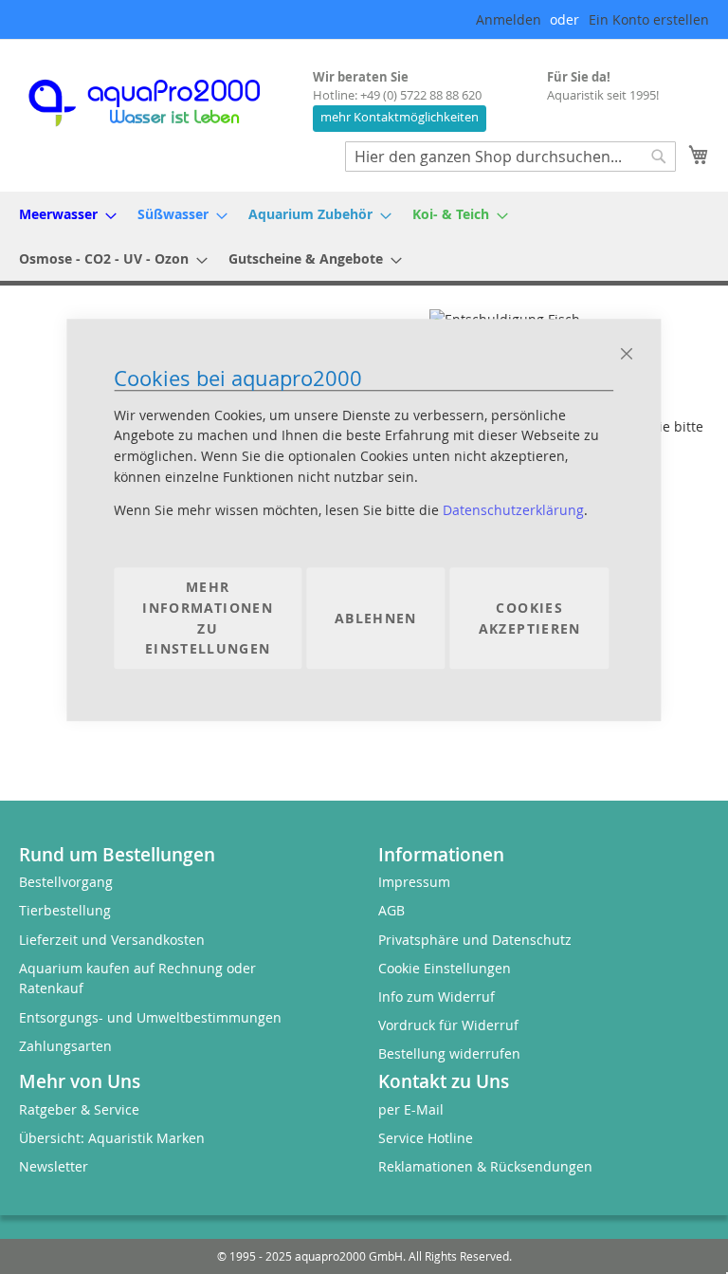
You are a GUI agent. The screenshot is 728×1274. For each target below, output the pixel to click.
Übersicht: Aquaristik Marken (112, 1138)
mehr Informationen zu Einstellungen (207, 618)
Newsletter (53, 1166)
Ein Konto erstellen (649, 19)
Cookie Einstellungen (444, 968)
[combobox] (510, 156)
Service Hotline (425, 1138)
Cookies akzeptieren (530, 618)
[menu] (364, 236)
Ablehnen (376, 618)
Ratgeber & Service (79, 1109)
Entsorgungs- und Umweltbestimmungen (150, 1017)
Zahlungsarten (65, 1046)
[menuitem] (62, 214)
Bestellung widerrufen (449, 1053)
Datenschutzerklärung (513, 511)
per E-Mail (411, 1109)
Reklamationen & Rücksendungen (485, 1166)
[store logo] (161, 103)
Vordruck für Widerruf (448, 1025)
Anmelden (508, 19)
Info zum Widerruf (436, 997)
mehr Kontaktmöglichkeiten (399, 117)
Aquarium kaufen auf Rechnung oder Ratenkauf (137, 978)
